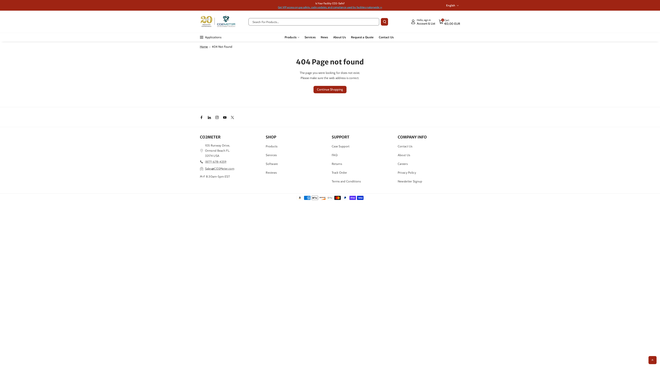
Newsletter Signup (410, 181)
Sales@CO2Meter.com (219, 168)
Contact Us (405, 146)
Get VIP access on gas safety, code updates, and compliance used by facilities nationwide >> (330, 7)
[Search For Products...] (384, 22)
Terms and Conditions (346, 181)
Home (204, 46)
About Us (404, 155)
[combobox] (314, 21)
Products (290, 37)
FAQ (335, 155)
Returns (337, 164)
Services (271, 155)
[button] (449, 22)
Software (272, 164)
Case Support (341, 146)
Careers (403, 164)
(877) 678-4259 (216, 162)
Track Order (339, 172)
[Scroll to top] (652, 360)
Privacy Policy (407, 172)
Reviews (271, 172)
